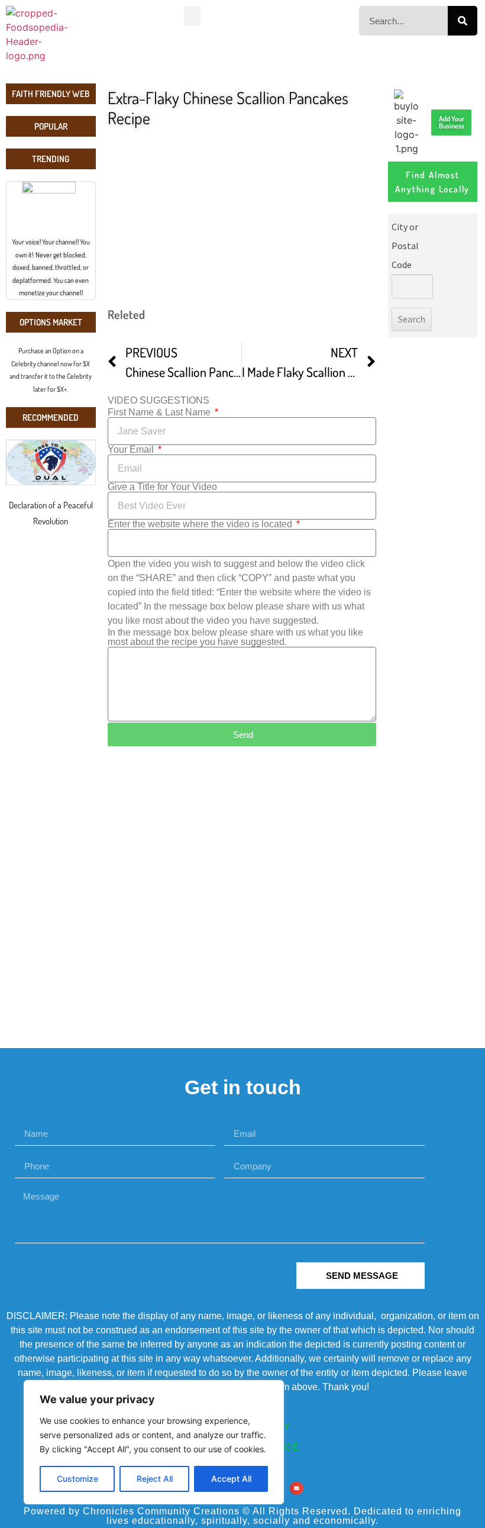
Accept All (231, 1479)
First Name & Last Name (160, 412)
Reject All (155, 1479)
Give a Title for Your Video (162, 487)
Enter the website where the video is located (201, 524)
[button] (192, 15)
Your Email (132, 449)
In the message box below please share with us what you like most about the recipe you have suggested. (235, 637)
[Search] (462, 21)
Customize (77, 1479)
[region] (154, 1442)
